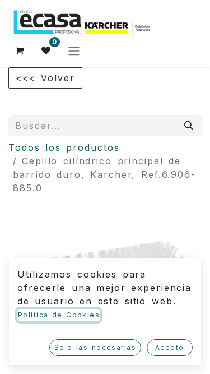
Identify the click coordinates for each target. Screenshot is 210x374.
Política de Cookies (59, 315)
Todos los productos (64, 147)
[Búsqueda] (189, 125)
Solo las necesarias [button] (95, 347)
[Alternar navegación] (74, 50)
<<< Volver (45, 78)
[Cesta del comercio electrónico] (19, 50)
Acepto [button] (169, 347)
